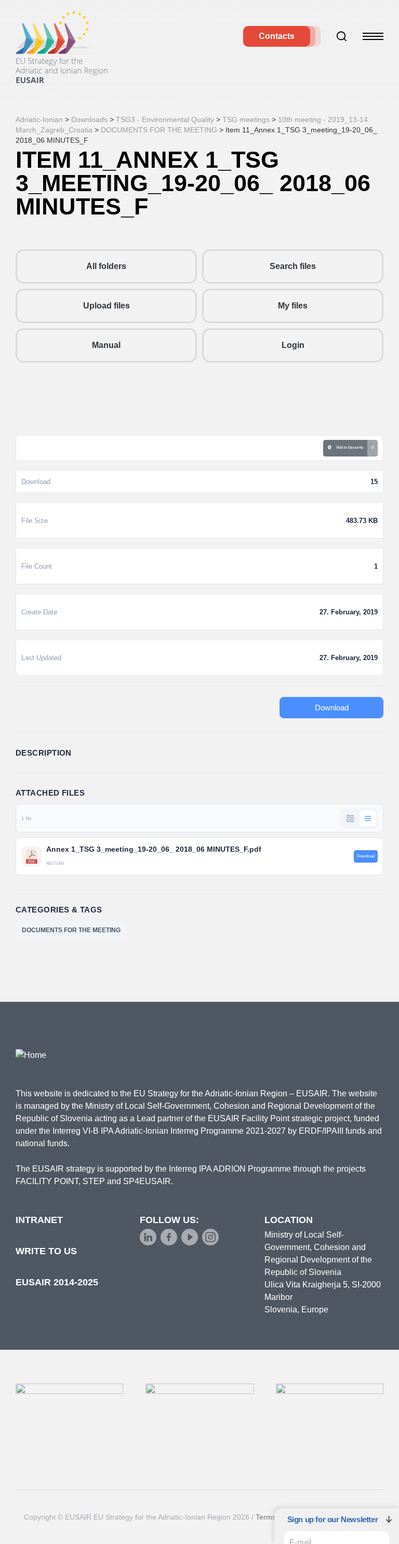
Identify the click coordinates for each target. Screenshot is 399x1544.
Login (293, 345)
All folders (106, 266)
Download (332, 707)
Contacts (277, 36)
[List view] (368, 818)
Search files (293, 266)
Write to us (46, 1251)
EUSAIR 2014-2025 (57, 1282)
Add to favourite (348, 447)
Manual (106, 345)
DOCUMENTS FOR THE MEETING (71, 930)
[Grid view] (350, 818)
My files (293, 305)
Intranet (39, 1220)
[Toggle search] (341, 36)
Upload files (106, 305)
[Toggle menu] (373, 36)
